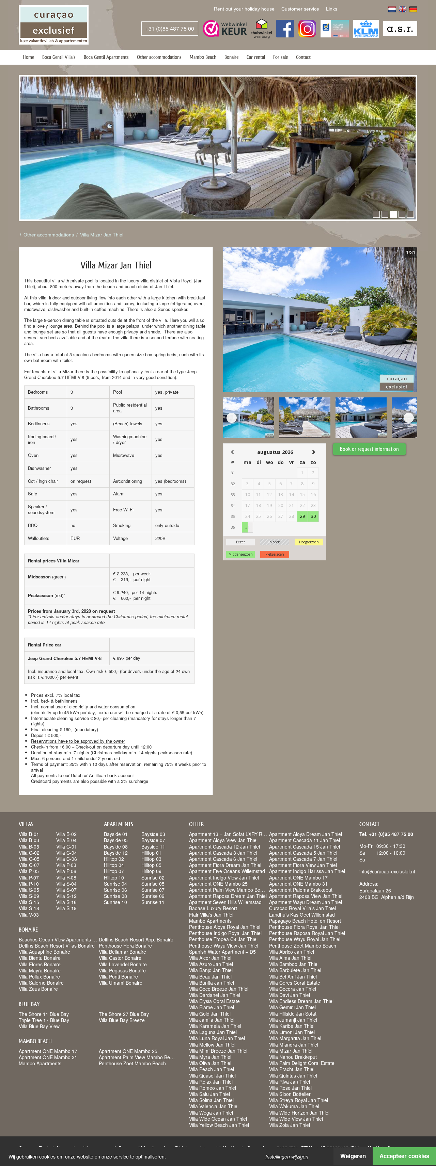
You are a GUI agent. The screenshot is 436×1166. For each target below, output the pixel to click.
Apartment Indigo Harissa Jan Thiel (307, 871)
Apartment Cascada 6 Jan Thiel (223, 858)
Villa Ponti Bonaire (118, 976)
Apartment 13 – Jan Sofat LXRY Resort (231, 834)
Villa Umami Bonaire (120, 982)
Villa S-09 (29, 895)
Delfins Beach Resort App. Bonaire (136, 939)
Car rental (256, 57)
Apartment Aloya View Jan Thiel (223, 840)
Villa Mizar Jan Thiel (101, 234)
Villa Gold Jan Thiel (210, 1013)
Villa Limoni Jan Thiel (292, 1032)
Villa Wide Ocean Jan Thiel (218, 1118)
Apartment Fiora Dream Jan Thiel (225, 864)
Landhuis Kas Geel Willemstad (302, 914)
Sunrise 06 (115, 889)
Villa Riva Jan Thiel (289, 1081)
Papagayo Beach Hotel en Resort (305, 920)
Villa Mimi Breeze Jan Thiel (218, 1050)
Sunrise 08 (115, 895)
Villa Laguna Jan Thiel (213, 1032)
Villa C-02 (29, 852)
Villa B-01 (29, 834)
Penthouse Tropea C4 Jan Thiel (223, 939)
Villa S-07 (66, 889)
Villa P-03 (66, 864)
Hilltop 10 (114, 877)
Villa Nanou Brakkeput (293, 1056)
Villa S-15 (29, 902)
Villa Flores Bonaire (40, 964)
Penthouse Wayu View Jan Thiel (223, 945)
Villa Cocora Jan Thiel (292, 988)
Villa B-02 (66, 834)
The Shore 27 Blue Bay (124, 1014)
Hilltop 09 (151, 871)
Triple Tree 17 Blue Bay (44, 1020)
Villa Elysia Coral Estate (214, 1001)
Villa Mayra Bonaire (40, 970)
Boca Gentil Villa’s (59, 57)
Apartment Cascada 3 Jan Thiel (223, 852)
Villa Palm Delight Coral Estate (301, 1063)
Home (28, 57)
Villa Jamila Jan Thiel (211, 1019)
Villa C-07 (29, 864)
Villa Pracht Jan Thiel (291, 1069)
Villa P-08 (66, 877)
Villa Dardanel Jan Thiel (214, 994)
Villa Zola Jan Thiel (289, 1124)
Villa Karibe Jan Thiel (291, 1025)
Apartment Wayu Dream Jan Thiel (305, 902)
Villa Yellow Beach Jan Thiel (219, 1124)
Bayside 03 (153, 834)
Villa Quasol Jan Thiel (212, 1075)
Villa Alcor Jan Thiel (210, 957)
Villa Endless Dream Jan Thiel (301, 1001)
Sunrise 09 (153, 895)
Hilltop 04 (114, 864)
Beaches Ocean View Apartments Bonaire (64, 939)
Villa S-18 (29, 908)
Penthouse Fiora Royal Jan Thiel (304, 926)
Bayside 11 (153, 846)
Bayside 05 (116, 840)
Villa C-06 (66, 858)
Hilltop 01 (151, 852)
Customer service (300, 9)
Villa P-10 (29, 883)
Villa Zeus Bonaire (38, 988)
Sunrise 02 (153, 877)
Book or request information (369, 449)
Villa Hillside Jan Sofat (292, 1013)
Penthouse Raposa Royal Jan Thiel (307, 933)
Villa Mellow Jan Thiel (212, 1044)
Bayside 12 (116, 852)
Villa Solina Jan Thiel (211, 1100)
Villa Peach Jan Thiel (211, 1069)
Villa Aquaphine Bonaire (44, 951)
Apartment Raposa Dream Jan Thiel (228, 895)
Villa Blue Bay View (39, 1026)
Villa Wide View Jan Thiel (296, 1118)
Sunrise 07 (153, 889)
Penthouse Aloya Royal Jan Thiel (224, 926)
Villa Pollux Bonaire (39, 976)
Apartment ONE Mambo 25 (128, 1051)
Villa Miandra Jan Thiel (293, 1044)
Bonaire (231, 57)
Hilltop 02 (114, 858)
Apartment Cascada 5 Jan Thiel (303, 852)
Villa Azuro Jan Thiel (211, 963)
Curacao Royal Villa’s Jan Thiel (302, 908)
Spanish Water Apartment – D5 (222, 951)
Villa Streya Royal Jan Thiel (298, 1100)
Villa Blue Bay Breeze (122, 1020)
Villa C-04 (66, 852)
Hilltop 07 (114, 871)
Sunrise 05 (153, 883)
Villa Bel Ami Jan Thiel (293, 976)
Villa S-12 (66, 895)
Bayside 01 (116, 834)
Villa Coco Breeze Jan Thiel (218, 988)
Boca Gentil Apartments (106, 57)
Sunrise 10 (115, 902)
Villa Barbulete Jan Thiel (295, 970)
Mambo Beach (203, 57)
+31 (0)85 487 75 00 (169, 28)
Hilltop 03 (151, 858)
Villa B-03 (29, 840)
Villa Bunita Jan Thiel (211, 982)
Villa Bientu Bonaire (40, 957)
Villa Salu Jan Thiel (209, 1093)
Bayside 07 (153, 840)
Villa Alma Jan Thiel (290, 957)
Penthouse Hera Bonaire (125, 945)
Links (331, 9)
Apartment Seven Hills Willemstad (225, 902)
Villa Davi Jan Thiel (289, 994)
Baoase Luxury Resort (213, 908)
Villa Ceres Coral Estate (294, 982)
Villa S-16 (66, 902)
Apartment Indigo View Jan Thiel (224, 877)
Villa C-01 (66, 846)
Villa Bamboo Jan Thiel (293, 963)
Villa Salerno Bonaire (41, 982)
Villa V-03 (29, 914)
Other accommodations (159, 57)
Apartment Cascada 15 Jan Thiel (304, 846)
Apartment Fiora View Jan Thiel (303, 864)
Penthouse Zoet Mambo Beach (132, 1063)
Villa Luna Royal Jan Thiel (217, 1038)
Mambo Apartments (40, 1063)
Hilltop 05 (151, 864)
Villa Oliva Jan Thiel (210, 1063)
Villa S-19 (66, 908)
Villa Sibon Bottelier (290, 1093)
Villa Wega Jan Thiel (211, 1112)
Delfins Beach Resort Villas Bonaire (57, 945)
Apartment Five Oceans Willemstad (227, 871)
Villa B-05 (29, 846)
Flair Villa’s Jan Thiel (211, 914)
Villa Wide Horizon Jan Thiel (299, 1112)
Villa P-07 (29, 877)
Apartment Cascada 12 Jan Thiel (224, 846)
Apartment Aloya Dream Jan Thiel (305, 834)
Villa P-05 (29, 871)
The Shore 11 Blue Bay (44, 1014)
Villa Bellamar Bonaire (122, 951)
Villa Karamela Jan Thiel (215, 1025)
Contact (303, 57)
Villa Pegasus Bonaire (122, 970)
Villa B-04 (66, 840)
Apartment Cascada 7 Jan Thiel (303, 858)
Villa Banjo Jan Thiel (211, 970)
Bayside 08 (116, 846)
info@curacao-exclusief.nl (387, 871)
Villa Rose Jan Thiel (290, 1087)
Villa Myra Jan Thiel (210, 1056)
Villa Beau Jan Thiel (210, 976)
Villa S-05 (29, 889)
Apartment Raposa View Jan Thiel (305, 895)
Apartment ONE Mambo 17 (48, 1051)
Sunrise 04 (115, 883)
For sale (280, 57)
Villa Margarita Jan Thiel (295, 1038)
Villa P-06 (66, 871)
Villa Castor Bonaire (120, 957)
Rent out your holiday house (244, 9)
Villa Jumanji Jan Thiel (293, 1019)
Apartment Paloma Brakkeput (300, 889)
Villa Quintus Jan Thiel (293, 1075)
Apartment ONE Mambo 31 (48, 1057)
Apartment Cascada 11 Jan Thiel (304, 840)
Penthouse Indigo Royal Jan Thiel (225, 933)
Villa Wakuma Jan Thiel (294, 1106)
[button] (376, 214)
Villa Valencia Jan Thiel (213, 1106)
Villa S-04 (66, 883)
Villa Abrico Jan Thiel (291, 951)
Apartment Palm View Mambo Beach (138, 1057)
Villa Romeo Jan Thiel (212, 1087)
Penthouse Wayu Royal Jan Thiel (304, 939)
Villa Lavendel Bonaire (123, 964)
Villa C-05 (29, 858)
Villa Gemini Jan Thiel (292, 1007)
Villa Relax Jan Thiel (211, 1081)
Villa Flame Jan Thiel (211, 1007)
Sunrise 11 (153, 902)
